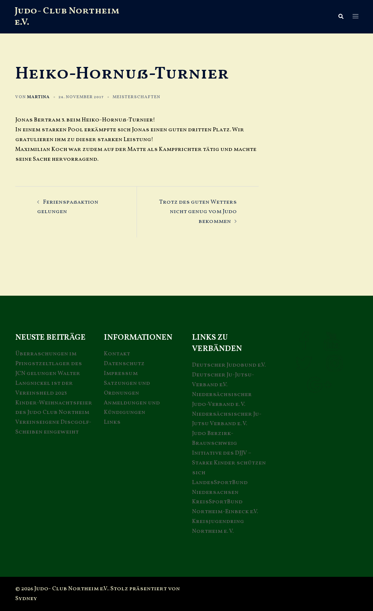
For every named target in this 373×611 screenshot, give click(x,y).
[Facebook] (304, 346)
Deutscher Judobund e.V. (229, 365)
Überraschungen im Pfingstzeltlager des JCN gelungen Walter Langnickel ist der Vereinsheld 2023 (48, 373)
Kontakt (117, 354)
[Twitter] (303, 368)
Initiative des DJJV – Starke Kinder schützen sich (229, 463)
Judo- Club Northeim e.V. (67, 16)
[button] (340, 17)
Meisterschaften (136, 97)
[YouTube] (331, 346)
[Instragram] (334, 368)
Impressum (121, 374)
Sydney (26, 599)
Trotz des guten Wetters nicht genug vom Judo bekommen (198, 212)
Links (112, 422)
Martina (38, 97)
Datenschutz (124, 364)
